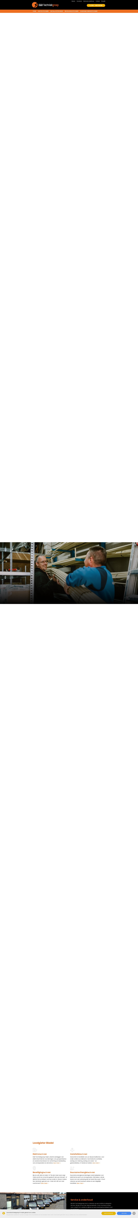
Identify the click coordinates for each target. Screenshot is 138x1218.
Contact (98, 1)
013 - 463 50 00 (96, 5)
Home (34, 11)
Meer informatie (108, 1213)
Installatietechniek (56, 11)
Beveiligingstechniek (71, 11)
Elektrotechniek (43, 11)
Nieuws (73, 1)
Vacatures (79, 1)
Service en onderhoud (88, 1)
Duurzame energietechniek (88, 11)
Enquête (103, 1)
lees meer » (56, 1163)
